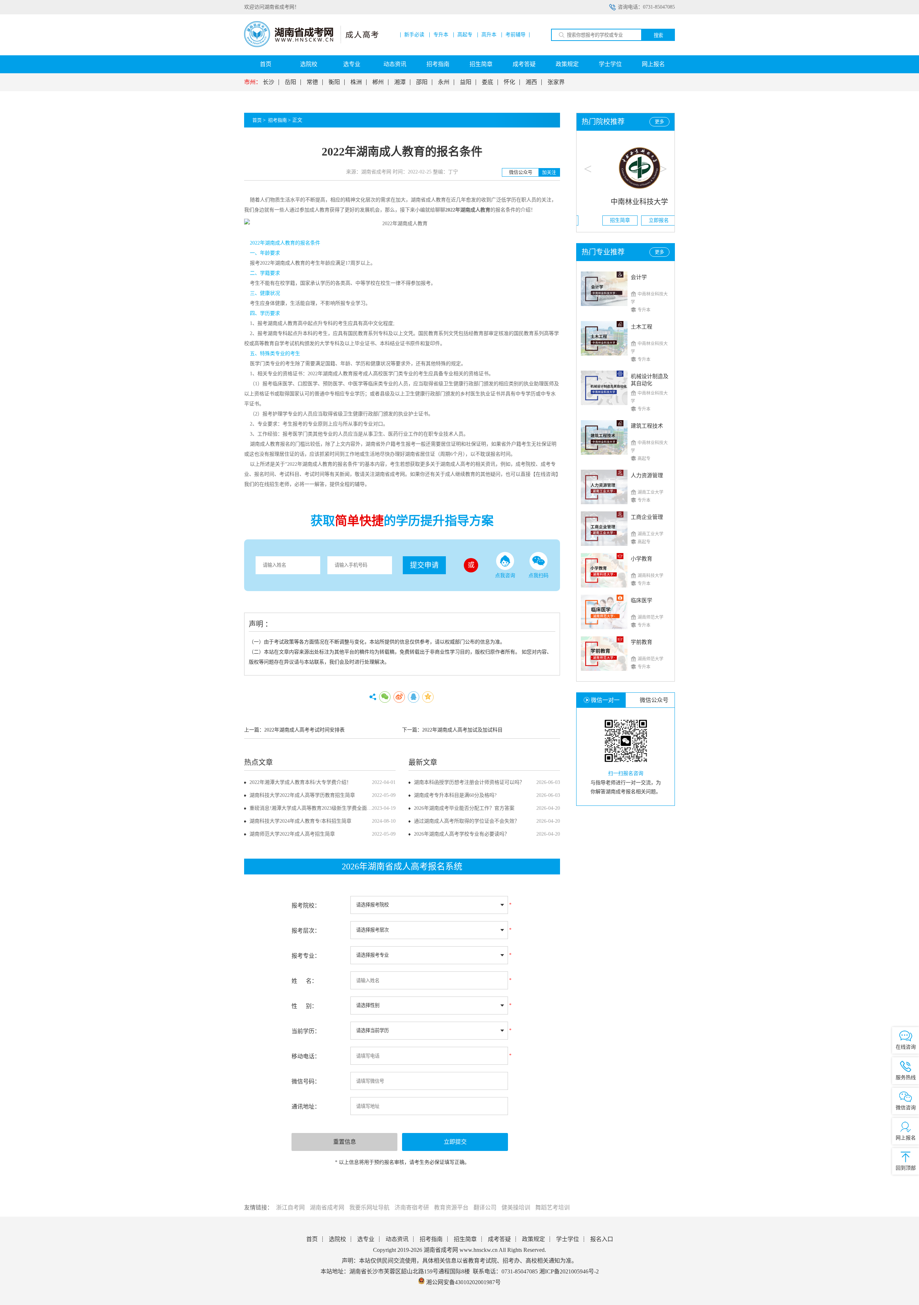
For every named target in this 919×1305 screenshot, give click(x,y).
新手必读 (414, 34)
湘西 (531, 82)
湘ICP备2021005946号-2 (569, 1271)
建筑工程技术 (647, 426)
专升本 (440, 34)
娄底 (487, 82)
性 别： (304, 1006)
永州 (443, 82)
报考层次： (305, 931)
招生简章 (481, 64)
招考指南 (437, 64)
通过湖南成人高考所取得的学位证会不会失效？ (466, 821)
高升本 (488, 34)
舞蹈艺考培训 (552, 1207)
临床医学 (641, 600)
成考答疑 (524, 64)
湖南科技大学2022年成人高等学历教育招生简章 (302, 795)
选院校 (308, 64)
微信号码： (305, 1081)
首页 (265, 64)
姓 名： (304, 981)
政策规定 (567, 64)
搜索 (658, 35)
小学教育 (641, 559)
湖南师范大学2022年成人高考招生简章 (292, 834)
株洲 (356, 82)
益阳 (465, 82)
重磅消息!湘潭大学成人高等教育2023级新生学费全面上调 (313, 808)
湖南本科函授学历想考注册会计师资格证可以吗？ (469, 782)
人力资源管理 (647, 475)
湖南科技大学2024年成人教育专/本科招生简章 (300, 821)
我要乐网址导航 (369, 1207)
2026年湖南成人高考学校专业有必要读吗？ (461, 834)
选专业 (351, 64)
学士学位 (610, 64)
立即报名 (645, 220)
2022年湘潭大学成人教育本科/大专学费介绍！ (300, 782)
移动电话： (305, 1056)
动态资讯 (394, 64)
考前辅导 (515, 34)
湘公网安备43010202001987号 (463, 1282)
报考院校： (305, 905)
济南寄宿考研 (412, 1207)
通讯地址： (305, 1107)
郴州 (378, 82)
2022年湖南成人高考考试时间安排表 (304, 730)
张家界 (556, 82)
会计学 (639, 277)
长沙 (268, 82)
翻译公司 (485, 1207)
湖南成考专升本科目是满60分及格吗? (455, 795)
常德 (312, 82)
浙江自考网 (290, 1207)
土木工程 (641, 327)
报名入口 (601, 1239)
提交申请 (424, 565)
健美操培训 (516, 1207)
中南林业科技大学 (625, 202)
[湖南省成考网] (311, 45)
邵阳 (422, 82)
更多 (659, 121)
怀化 (509, 82)
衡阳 (334, 82)
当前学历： (305, 1031)
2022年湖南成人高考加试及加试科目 (462, 730)
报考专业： (305, 956)
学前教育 (641, 642)
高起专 (464, 34)
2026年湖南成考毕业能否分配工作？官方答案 (464, 808)
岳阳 (290, 82)
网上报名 (653, 64)
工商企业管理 (647, 517)
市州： (252, 82)
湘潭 (400, 82)
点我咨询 (505, 575)
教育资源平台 (451, 1207)
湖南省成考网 (327, 1207)
